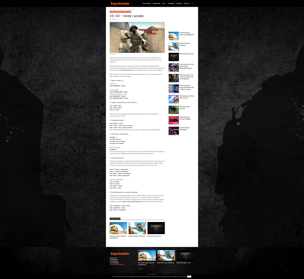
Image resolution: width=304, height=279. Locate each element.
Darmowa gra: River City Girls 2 (187, 97)
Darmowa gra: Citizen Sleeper (185, 118)
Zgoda (189, 276)
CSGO (121, 9)
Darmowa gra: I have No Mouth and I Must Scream (187, 87)
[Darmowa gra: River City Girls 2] (174, 99)
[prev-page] (111, 242)
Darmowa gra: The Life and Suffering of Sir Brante (186, 77)
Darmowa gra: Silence (185, 107)
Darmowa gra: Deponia (137, 236)
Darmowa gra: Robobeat (185, 129)
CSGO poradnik (120, 11)
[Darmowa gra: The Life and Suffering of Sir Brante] (174, 78)
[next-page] (113, 242)
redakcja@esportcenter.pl (117, 264)
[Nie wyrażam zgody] (302, 277)
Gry (118, 9)
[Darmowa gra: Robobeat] (174, 131)
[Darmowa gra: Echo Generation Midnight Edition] (174, 67)
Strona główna (113, 9)
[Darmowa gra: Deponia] (137, 228)
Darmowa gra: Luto (154, 236)
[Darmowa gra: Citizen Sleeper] (174, 120)
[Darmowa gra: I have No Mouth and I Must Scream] (174, 88)
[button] (192, 3)
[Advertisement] (181, 18)
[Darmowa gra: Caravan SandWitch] (118, 228)
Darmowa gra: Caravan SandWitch (187, 34)
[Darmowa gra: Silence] (174, 110)
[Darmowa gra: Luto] (156, 228)
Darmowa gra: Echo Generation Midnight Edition (187, 66)
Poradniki (128, 11)
